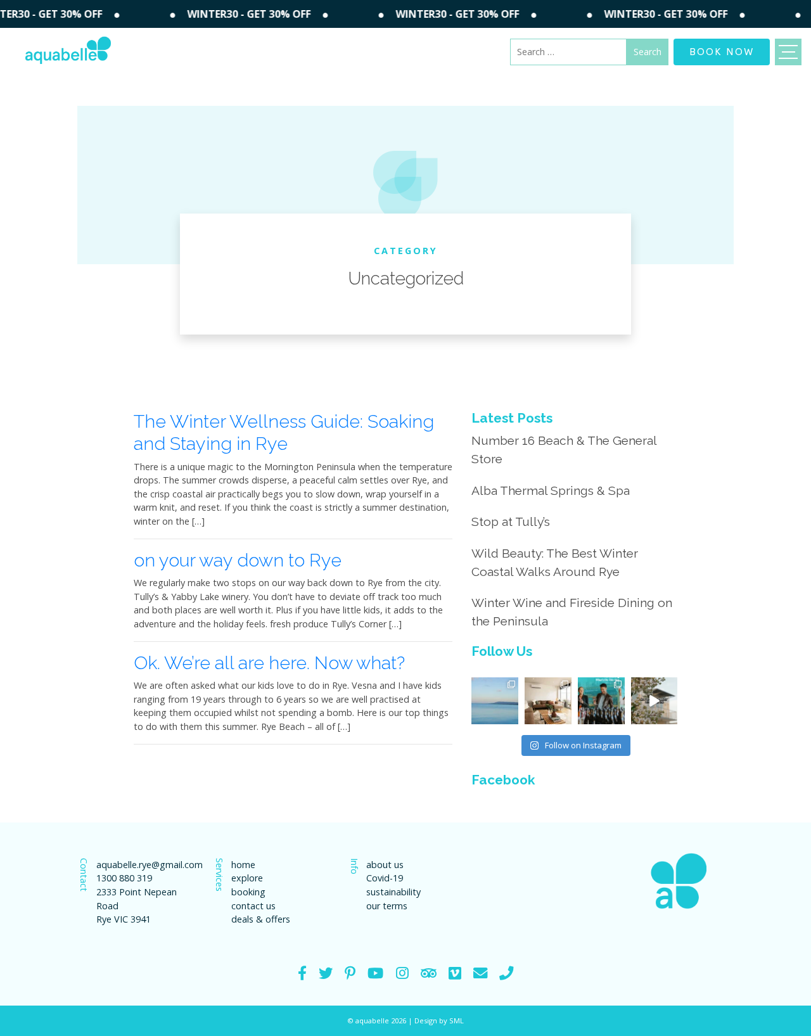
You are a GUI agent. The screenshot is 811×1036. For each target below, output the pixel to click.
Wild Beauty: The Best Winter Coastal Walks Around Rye (554, 562)
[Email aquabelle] (480, 973)
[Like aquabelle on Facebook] (302, 973)
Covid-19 (384, 878)
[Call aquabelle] (506, 973)
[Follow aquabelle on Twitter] (326, 973)
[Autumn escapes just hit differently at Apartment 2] (548, 700)
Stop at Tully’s (510, 521)
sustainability (393, 892)
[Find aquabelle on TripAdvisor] (429, 973)
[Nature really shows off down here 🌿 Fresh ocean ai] (654, 700)
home (243, 865)
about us (385, 865)
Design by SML (439, 1020)
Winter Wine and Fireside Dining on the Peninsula (571, 612)
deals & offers (260, 919)
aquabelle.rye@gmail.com (143, 865)
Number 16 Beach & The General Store (563, 449)
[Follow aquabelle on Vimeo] (455, 973)
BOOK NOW (721, 51)
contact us (253, 906)
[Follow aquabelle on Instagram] (402, 973)
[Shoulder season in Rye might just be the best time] (494, 700)
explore (247, 878)
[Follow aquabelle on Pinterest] (350, 973)
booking (248, 892)
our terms (386, 906)
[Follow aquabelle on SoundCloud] (375, 973)
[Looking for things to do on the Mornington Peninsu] (601, 700)
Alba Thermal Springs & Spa (550, 490)
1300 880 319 (124, 878)
